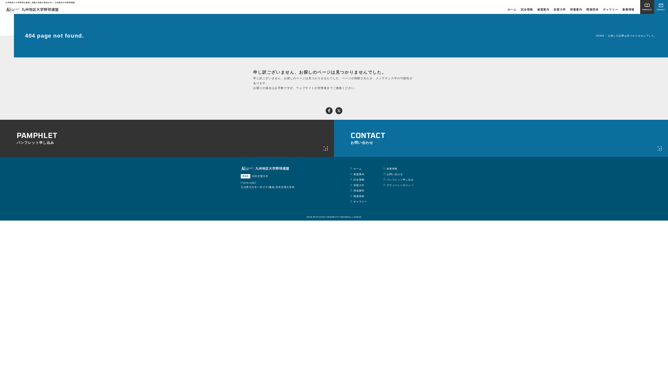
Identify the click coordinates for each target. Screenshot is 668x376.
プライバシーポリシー (400, 185)
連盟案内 (543, 9)
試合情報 (527, 9)
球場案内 (576, 9)
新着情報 (628, 9)
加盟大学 (560, 9)
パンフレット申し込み (400, 179)
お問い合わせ (395, 174)
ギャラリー (610, 9)
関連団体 (592, 9)
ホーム (512, 9)
